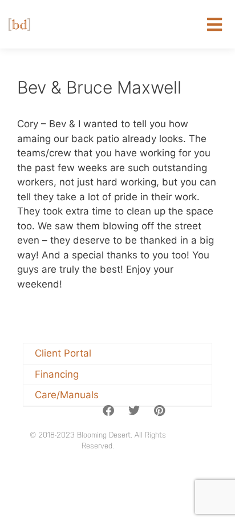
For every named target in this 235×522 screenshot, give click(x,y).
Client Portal (63, 353)
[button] (214, 24)
